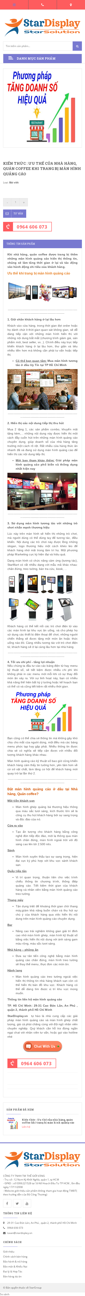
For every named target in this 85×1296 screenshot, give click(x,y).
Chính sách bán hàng (15, 1256)
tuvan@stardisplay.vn (19, 1233)
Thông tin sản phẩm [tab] (20, 243)
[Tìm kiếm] (77, 46)
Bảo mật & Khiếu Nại (15, 1266)
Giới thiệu (8, 1251)
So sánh (4, 1294)
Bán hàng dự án (12, 1276)
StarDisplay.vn (17, 1016)
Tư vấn (18, 213)
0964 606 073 (32, 227)
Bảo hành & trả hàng (15, 1261)
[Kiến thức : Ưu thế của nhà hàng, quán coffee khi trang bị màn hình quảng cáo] (42, 1123)
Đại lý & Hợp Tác (12, 1271)
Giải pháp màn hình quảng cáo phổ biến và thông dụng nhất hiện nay (47, 464)
